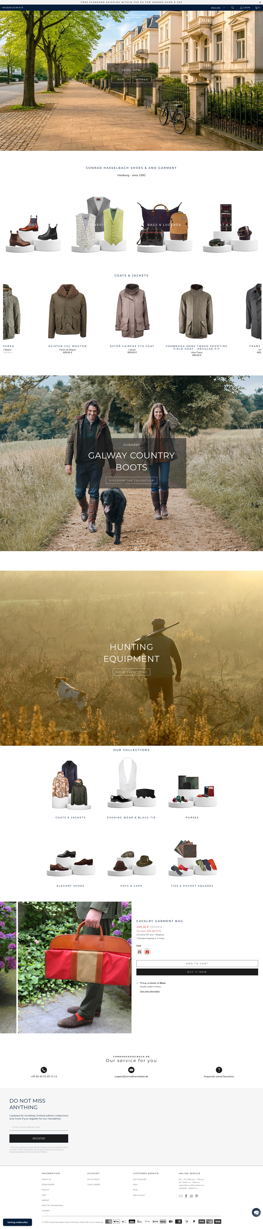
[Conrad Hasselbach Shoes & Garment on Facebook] (186, 1196)
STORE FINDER (48, 1184)
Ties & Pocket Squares (192, 856)
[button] (40, 16)
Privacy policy (55, 1150)
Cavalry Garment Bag (159, 921)
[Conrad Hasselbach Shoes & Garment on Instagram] (191, 1196)
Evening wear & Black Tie (131, 787)
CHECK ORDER (93, 1184)
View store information (150, 991)
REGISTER (39, 1138)
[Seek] (232, 8)
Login (246, 7)
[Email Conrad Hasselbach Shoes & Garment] (181, 1196)
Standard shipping (146, 938)
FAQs (135, 1190)
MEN (120, 79)
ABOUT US (46, 1179)
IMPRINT (45, 1200)
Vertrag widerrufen (17, 1222)
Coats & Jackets (71, 787)
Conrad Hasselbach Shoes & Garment (63, 1222)
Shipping (160, 934)
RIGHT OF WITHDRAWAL (52, 1205)
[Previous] (9, 319)
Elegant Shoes (71, 856)
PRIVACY (45, 1190)
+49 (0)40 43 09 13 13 (12, 7)
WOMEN (142, 79)
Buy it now (197, 972)
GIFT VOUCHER (139, 1179)
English (216, 8)
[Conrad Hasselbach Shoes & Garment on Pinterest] (197, 1196)
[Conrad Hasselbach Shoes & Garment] (132, 15)
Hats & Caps (131, 856)
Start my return (139, 1195)
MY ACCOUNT (93, 1179)
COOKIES (45, 1210)
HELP (135, 1184)
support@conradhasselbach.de (191, 1185)
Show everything (131, 672)
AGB (44, 1195)
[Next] (255, 319)
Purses (192, 787)
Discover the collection (133, 477)
